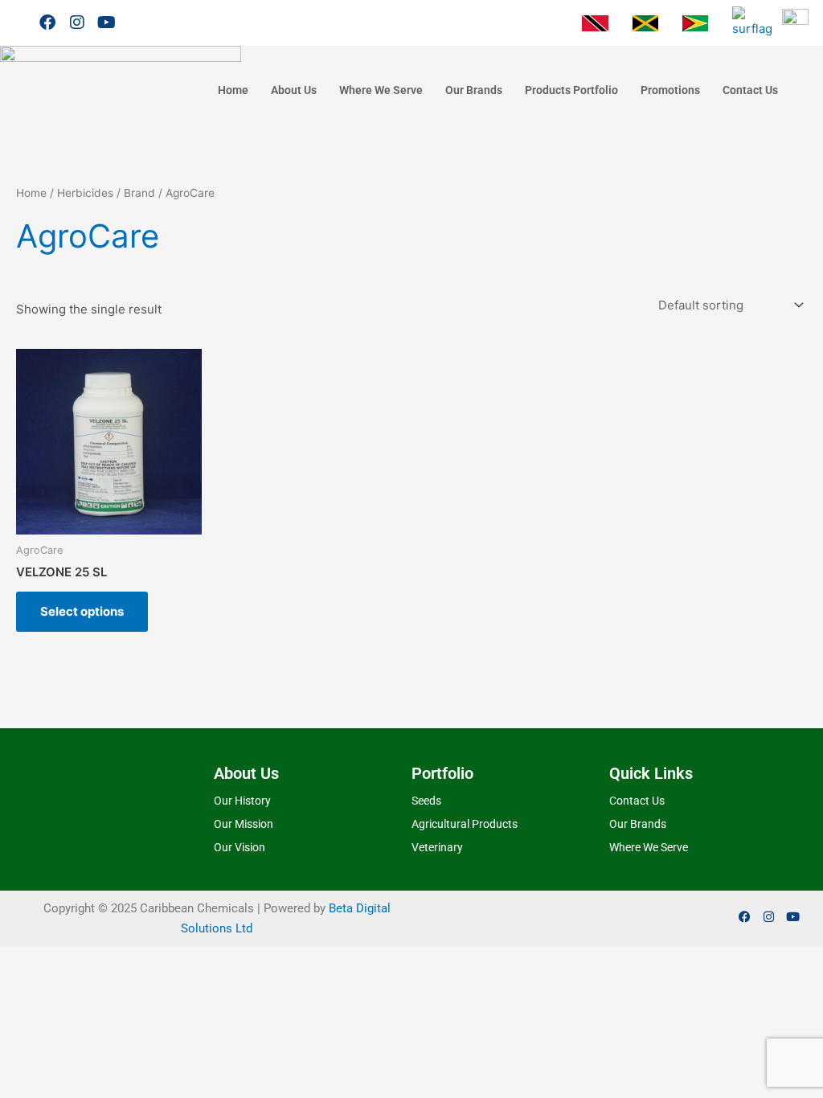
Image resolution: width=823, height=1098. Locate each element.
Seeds (426, 800)
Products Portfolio (571, 90)
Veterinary (437, 847)
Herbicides (85, 192)
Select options (82, 611)
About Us (294, 90)
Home (233, 90)
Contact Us (750, 90)
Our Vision (239, 847)
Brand (139, 192)
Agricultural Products (465, 823)
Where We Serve (381, 90)
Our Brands (473, 90)
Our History (242, 800)
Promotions (670, 90)
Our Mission (243, 823)
